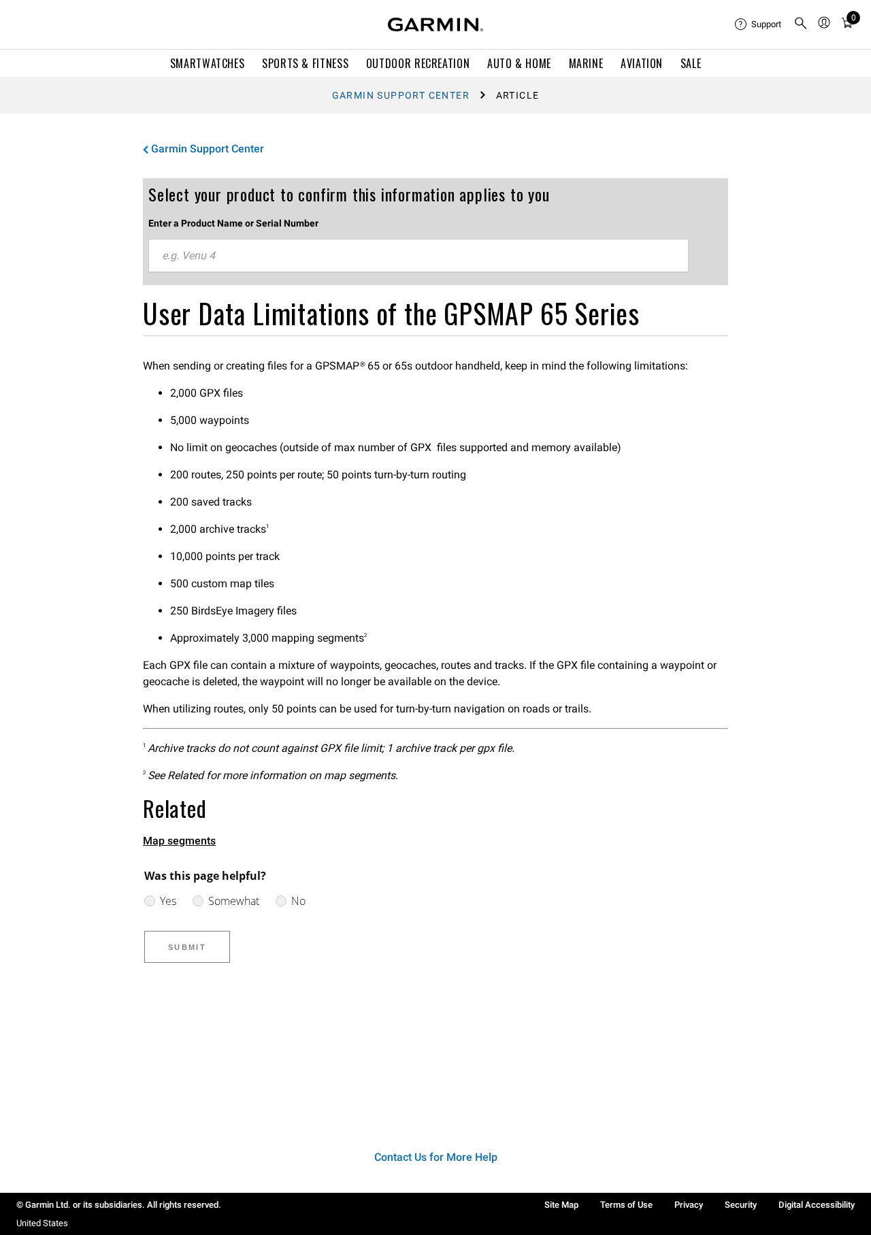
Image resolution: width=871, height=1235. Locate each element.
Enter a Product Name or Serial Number (233, 223)
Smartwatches (207, 63)
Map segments (179, 840)
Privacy (688, 1205)
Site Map (561, 1205)
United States (42, 1223)
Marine (586, 63)
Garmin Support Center (401, 95)
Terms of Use (626, 1205)
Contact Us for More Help (435, 1157)
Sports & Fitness (305, 63)
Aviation (642, 63)
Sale (691, 63)
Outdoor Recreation (418, 63)
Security (741, 1205)
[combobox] (418, 256)
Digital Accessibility (816, 1205)
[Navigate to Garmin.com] (435, 24)
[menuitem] (759, 24)
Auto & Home (519, 63)
